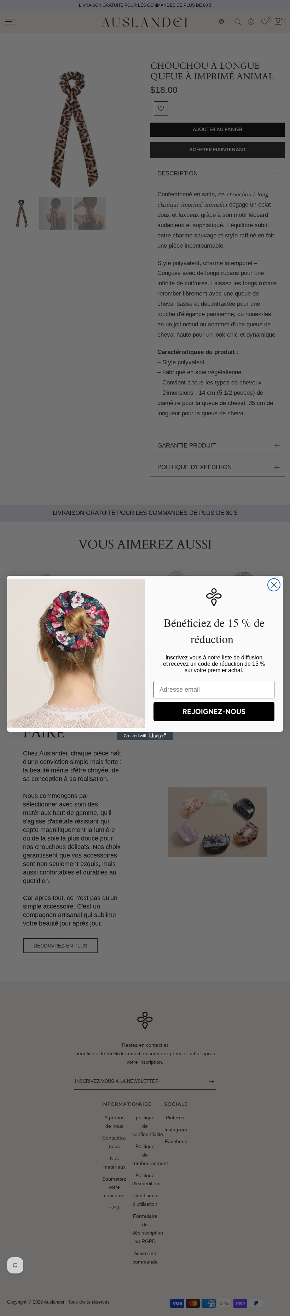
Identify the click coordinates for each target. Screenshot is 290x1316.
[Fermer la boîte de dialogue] (274, 585)
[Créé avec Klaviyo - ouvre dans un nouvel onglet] (145, 736)
